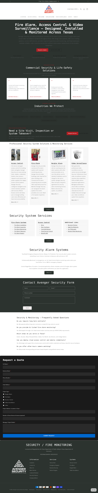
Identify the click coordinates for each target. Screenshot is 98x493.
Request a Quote (42, 50)
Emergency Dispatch (54, 465)
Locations (49, 240)
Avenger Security (16, 489)
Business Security (54, 467)
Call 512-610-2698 (55, 50)
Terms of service (46, 489)
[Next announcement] (88, 1)
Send (27, 308)
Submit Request (49, 435)
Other (6, 405)
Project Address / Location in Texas (11, 408)
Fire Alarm (7, 397)
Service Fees (52, 462)
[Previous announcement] (10, 1)
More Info (14, 202)
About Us (49, 272)
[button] (80, 9)
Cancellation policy (62, 489)
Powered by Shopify (24, 489)
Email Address (6, 384)
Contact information (70, 489)
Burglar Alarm (8, 394)
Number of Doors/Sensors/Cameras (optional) (14, 415)
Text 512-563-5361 (84, 133)
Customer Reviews (34, 473)
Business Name (7, 371)
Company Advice (34, 478)
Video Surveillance (10, 402)
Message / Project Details (9, 422)
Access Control (9, 399)
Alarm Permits (33, 470)
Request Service (72, 133)
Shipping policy (54, 489)
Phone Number (7, 377)
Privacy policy (39, 489)
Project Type (6, 391)
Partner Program (53, 470)
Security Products (34, 475)
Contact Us (49, 209)
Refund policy (32, 489)
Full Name (5, 364)
